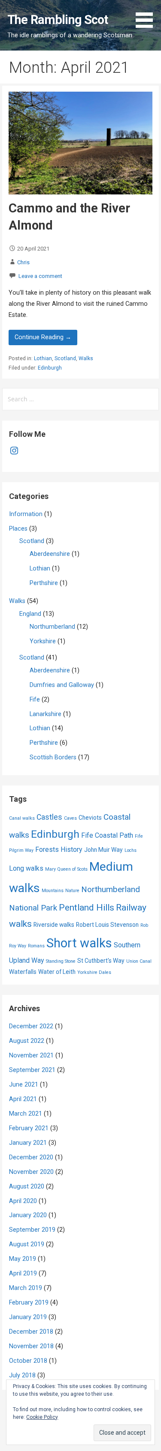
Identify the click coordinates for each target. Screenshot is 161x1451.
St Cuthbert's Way (101, 960)
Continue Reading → (43, 337)
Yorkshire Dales (94, 972)
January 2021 (28, 1142)
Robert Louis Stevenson (107, 924)
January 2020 (28, 1215)
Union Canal (139, 961)
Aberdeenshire (50, 554)
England (30, 614)
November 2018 (31, 1346)
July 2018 (22, 1375)
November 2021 (31, 1055)
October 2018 (28, 1360)
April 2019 (23, 1273)
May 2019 (22, 1259)
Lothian (43, 358)
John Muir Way (103, 849)
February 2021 (29, 1128)
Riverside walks (53, 924)
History (71, 849)
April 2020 (23, 1201)
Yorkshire (43, 641)
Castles (49, 817)
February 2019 (29, 1302)
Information (26, 514)
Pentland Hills (86, 907)
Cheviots (90, 817)
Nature (72, 890)
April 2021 (23, 1099)
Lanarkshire (45, 714)
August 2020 (26, 1186)
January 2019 (28, 1317)
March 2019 (25, 1288)
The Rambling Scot (57, 19)
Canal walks (22, 818)
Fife (35, 699)
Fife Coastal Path (107, 835)
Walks (86, 358)
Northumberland (52, 626)
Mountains (53, 890)
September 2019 (32, 1229)
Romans (36, 946)
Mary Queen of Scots (66, 869)
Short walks (79, 943)
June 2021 (23, 1084)
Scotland (65, 358)
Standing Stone (61, 961)
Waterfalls (22, 971)
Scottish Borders (53, 757)
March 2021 (25, 1113)
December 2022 (31, 1026)
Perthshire (44, 583)
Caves (70, 818)
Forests (47, 849)
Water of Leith (57, 971)
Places (18, 528)
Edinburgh (50, 368)
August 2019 (26, 1244)
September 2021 (32, 1070)
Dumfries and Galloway (62, 685)
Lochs (131, 850)
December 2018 (31, 1331)
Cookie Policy (42, 1417)
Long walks (26, 868)
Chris (23, 262)
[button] (147, 15)
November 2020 (31, 1172)
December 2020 (31, 1157)
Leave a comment (40, 276)
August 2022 (26, 1041)
